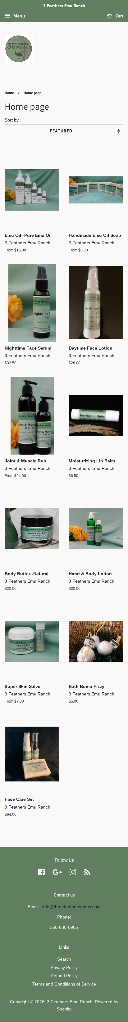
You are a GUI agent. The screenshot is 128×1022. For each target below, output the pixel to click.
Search (64, 959)
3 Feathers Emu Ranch (70, 1002)
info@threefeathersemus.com (71, 907)
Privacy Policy (64, 967)
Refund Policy (64, 975)
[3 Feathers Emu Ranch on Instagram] (72, 873)
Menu (18, 15)
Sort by (12, 119)
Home (9, 92)
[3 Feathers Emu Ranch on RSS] (87, 873)
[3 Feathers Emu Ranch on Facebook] (41, 873)
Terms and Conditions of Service (64, 984)
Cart (118, 16)
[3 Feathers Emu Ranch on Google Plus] (57, 873)
